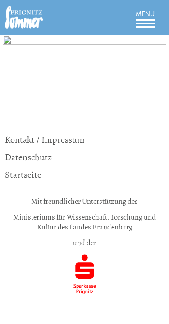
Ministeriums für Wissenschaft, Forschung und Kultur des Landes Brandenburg (84, 222)
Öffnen (145, 23)
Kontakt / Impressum (45, 140)
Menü (145, 14)
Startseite (23, 175)
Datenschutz (28, 157)
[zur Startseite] (24, 12)
